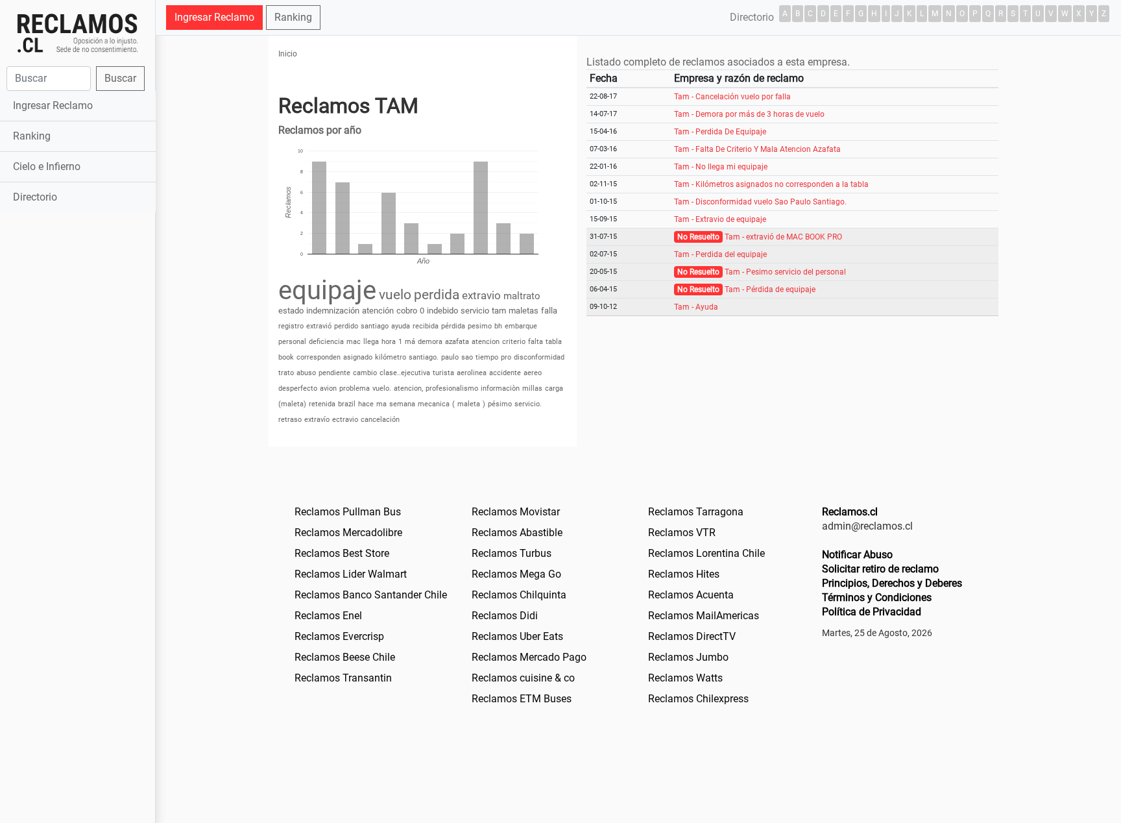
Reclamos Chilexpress (698, 699)
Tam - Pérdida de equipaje (770, 289)
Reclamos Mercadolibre (348, 532)
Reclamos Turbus (511, 553)
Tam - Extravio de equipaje (720, 219)
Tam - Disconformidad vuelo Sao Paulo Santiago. (760, 201)
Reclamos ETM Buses (522, 699)
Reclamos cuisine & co (523, 678)
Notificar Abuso (857, 554)
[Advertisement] (77, 420)
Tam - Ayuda (696, 307)
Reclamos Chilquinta (519, 595)
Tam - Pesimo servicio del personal (785, 271)
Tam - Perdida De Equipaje (720, 131)
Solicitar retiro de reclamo (880, 569)
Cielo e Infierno (46, 166)
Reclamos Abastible (517, 532)
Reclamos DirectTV (692, 636)
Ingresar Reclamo (53, 105)
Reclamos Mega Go (516, 574)
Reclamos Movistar (516, 512)
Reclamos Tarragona (695, 512)
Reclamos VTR (682, 532)
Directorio (35, 197)
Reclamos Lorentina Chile (706, 553)
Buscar (120, 78)
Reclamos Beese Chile (345, 657)
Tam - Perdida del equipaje (720, 254)
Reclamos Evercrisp (339, 636)
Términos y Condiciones (877, 597)
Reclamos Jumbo (688, 657)
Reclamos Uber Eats (517, 636)
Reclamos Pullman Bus (348, 512)
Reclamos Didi (505, 615)
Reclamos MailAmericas (703, 615)
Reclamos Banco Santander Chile (371, 595)
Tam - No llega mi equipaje (720, 166)
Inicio (287, 53)
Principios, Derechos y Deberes (892, 583)
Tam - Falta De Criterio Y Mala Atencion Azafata (757, 149)
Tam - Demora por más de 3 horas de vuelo (749, 114)
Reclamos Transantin (343, 678)
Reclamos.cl (850, 512)
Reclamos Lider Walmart (351, 574)
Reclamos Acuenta (691, 595)
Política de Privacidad (871, 612)
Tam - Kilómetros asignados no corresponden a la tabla (771, 184)
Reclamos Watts (685, 678)
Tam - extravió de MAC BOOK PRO (783, 236)
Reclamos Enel (328, 615)
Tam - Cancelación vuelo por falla (732, 96)
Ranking (32, 136)
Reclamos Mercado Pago (529, 657)
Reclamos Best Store (342, 553)
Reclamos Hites (683, 574)
